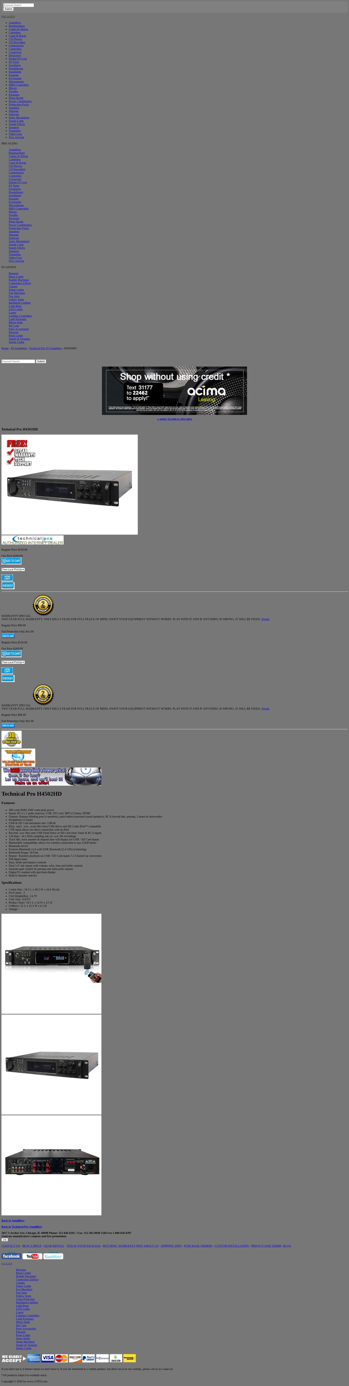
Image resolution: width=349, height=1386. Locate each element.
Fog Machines (17, 293)
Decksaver (15, 55)
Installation (15, 71)
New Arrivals (16, 137)
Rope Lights (16, 335)
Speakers (14, 127)
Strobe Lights (16, 342)
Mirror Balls (16, 322)
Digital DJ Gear (18, 58)
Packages (14, 94)
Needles (13, 91)
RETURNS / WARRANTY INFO (123, 1245)
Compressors (16, 45)
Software (14, 114)
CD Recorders (17, 42)
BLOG (287, 1245)
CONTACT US (10, 1245)
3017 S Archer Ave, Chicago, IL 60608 (24, 1232)
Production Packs (19, 104)
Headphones (16, 68)
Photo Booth (16, 98)
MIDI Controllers (19, 84)
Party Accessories (19, 329)
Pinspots (13, 332)
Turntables (15, 130)
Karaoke (14, 75)
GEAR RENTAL (54, 1245)
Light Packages (17, 319)
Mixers (13, 88)
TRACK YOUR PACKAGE (84, 1245)
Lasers (12, 312)
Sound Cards (16, 120)
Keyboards (15, 78)
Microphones (16, 81)
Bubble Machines (19, 279)
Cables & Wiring (18, 29)
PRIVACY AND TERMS (266, 1245)
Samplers (14, 107)
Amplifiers (15, 22)
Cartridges (15, 32)
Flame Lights (16, 289)
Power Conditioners (20, 101)
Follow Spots (16, 299)
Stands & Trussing (19, 338)
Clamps (13, 286)
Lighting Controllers (20, 315)
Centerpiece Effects (20, 283)
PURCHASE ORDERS (198, 1245)
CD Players (15, 39)
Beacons (14, 273)
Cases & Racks (17, 35)
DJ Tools (14, 61)
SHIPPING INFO (171, 1245)
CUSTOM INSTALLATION (232, 1245)
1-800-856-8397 (122, 1232)
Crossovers (15, 52)
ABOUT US (151, 1245)
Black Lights (16, 276)
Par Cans (14, 325)
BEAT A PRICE (31, 1245)
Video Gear (15, 134)
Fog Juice (14, 296)
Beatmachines (17, 25)
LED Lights (16, 309)
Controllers (15, 48)
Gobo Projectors (25, 1299)
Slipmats (14, 111)
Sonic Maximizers (19, 117)
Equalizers (15, 65)
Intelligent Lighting (20, 302)
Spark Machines (25, 1341)
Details (265, 619)
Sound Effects (17, 124)
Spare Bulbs (23, 1338)
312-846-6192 (67, 1232)
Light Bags (15, 306)
